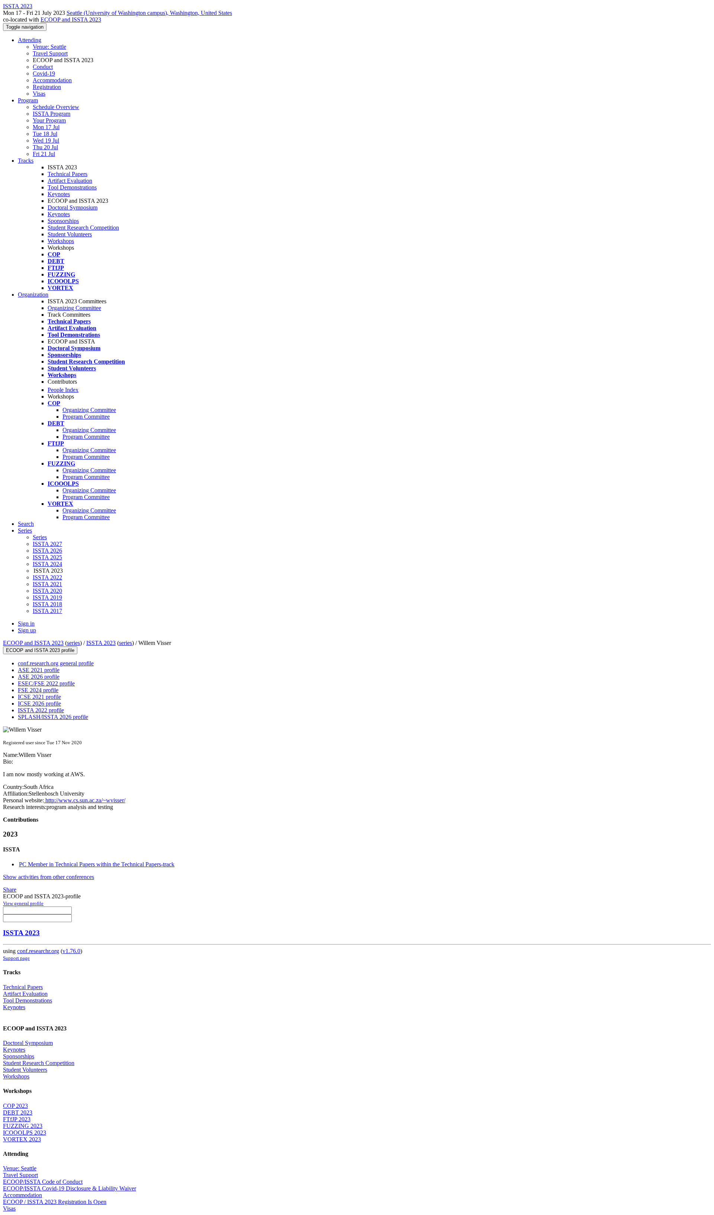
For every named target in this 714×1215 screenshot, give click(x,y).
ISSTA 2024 (47, 564)
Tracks (25, 160)
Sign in (26, 623)
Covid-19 (44, 73)
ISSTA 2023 (101, 643)
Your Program (49, 120)
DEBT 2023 (17, 1112)
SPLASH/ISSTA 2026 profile (53, 717)
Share (9, 889)
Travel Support (50, 53)
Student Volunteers (70, 234)
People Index (63, 390)
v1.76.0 (71, 951)
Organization (33, 294)
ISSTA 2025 (47, 557)
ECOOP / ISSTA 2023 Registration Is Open (54, 1202)
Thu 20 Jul (45, 147)
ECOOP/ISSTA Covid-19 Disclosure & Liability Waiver (69, 1188)
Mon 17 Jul (46, 127)
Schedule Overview (56, 107)
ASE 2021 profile (39, 670)
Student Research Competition (83, 227)
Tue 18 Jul (45, 134)
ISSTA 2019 (47, 597)
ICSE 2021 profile (39, 697)
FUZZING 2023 (22, 1126)
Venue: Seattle (49, 47)
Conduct (43, 67)
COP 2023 (15, 1106)
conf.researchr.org (38, 951)
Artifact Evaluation (70, 181)
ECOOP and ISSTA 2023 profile (40, 650)
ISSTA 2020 (47, 591)
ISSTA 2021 (47, 584)
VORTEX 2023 (22, 1139)
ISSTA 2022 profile (41, 710)
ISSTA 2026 (47, 550)
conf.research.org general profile (56, 663)
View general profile (23, 903)
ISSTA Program (51, 114)
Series (40, 537)
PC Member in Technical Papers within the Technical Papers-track (96, 864)
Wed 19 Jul (46, 140)
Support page (16, 958)
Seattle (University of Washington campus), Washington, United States (149, 13)
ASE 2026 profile (39, 677)
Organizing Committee (74, 308)
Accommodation (52, 80)
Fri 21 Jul (44, 154)
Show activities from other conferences (48, 877)
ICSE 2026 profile (39, 703)
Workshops (61, 241)
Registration (47, 87)
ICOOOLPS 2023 (24, 1132)
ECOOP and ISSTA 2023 (71, 19)
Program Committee (86, 416)
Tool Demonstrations (72, 187)
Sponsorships (63, 221)
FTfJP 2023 (16, 1119)
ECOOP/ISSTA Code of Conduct (43, 1182)
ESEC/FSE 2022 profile (46, 683)
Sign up (27, 630)
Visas (39, 93)
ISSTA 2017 (47, 611)
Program (28, 100)
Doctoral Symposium (72, 207)
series (73, 643)
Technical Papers (67, 174)
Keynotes (59, 194)
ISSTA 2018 (47, 604)
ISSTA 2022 (47, 577)
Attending (29, 40)
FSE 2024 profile (38, 690)
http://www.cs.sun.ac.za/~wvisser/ (84, 800)
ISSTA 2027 (47, 544)
